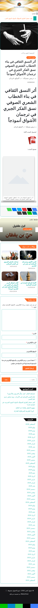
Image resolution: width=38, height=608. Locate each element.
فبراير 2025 (31, 483)
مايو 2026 (32, 434)
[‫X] (29, 209)
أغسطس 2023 (30, 541)
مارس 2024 (31, 518)
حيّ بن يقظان (27, 235)
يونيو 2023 (31, 548)
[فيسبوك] (34, 209)
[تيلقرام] (34, 213)
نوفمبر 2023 (31, 531)
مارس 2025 (31, 479)
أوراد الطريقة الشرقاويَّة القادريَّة (24, 411)
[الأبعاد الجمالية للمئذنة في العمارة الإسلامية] (28, 276)
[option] (19, 229)
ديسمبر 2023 (31, 528)
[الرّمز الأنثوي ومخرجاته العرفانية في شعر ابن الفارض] (28, 255)
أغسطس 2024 (30, 502)
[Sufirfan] (19, 6)
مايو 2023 (32, 551)
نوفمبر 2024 (31, 492)
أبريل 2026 (31, 437)
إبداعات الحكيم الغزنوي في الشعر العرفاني (11, 263)
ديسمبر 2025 (31, 450)
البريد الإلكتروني (31, 342)
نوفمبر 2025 (31, 453)
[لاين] (29, 213)
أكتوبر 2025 (31, 457)
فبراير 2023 (31, 561)
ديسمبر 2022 (31, 567)
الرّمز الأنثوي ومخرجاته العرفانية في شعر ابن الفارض (29, 264)
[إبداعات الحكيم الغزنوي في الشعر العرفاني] (10, 255)
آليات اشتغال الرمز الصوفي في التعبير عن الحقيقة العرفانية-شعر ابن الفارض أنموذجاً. (10, 286)
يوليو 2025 (31, 466)
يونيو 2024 (31, 509)
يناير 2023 (31, 564)
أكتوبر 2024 (31, 496)
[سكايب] (19, 209)
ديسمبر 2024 (31, 489)
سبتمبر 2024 (31, 499)
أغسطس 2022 (30, 580)
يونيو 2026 (31, 431)
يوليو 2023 (31, 544)
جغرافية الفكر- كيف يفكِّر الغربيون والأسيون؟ (21, 393)
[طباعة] (19, 213)
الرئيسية (32, 53)
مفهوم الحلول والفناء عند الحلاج (25, 408)
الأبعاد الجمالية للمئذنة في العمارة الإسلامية (28, 284)
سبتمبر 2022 (31, 577)
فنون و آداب (24, 53)
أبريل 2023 (31, 554)
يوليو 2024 (31, 505)
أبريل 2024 (31, 515)
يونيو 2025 (31, 470)
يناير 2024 (31, 525)
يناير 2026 (31, 447)
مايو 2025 (32, 473)
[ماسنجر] (14, 209)
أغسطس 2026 (30, 424)
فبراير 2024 (31, 522)
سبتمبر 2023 (31, 538)
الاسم (34, 333)
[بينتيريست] (24, 209)
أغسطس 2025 (30, 463)
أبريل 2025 (31, 476)
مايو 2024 (32, 512)
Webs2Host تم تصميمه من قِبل (19, 594)
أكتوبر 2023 (31, 535)
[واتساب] (9, 209)
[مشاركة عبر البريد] (24, 213)
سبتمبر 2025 (31, 460)
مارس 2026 (31, 440)
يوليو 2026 (31, 427)
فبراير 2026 (31, 444)
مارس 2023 (31, 557)
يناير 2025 (32, 486)
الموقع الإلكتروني (31, 351)
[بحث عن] (1, 13)
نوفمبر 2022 (31, 570)
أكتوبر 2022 (31, 574)
